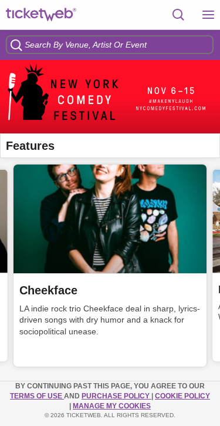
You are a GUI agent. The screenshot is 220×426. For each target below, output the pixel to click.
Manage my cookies (112, 406)
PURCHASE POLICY (116, 396)
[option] (110, 96)
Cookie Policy (182, 396)
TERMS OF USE (37, 396)
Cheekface (48, 290)
